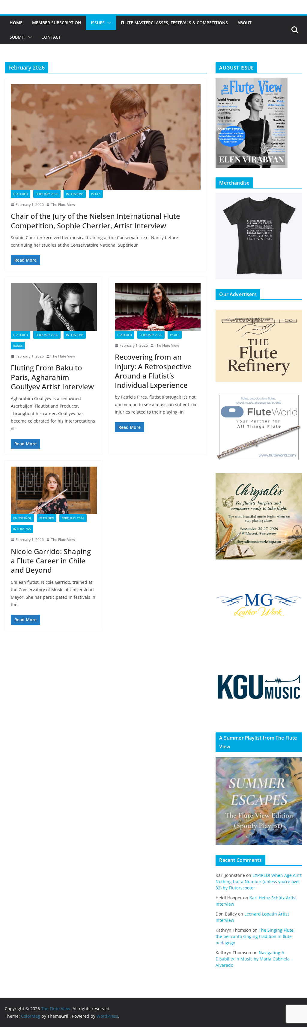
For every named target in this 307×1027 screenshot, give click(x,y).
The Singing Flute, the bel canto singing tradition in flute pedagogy (255, 936)
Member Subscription (56, 22)
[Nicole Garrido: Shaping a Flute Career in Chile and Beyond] (54, 490)
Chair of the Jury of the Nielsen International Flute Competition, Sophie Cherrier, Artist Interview (95, 220)
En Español (22, 518)
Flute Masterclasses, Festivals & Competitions (174, 22)
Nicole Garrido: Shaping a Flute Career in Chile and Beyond (51, 560)
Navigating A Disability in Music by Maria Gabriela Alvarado (253, 959)
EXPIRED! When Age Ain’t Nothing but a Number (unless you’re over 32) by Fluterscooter (259, 881)
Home (16, 22)
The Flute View (63, 204)
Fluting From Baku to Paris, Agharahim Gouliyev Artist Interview (52, 377)
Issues (98, 22)
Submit (17, 37)
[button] (108, 23)
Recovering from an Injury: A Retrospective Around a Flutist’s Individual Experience (153, 371)
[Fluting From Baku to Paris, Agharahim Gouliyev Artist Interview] (54, 307)
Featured (20, 194)
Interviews (74, 194)
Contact (51, 37)
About (244, 22)
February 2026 (47, 194)
